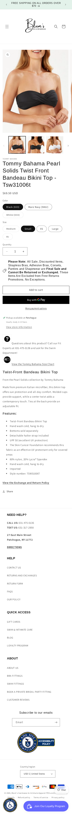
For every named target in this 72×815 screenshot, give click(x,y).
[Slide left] (4, 146)
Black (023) (12, 207)
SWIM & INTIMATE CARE (20, 629)
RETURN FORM (15, 583)
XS (41, 228)
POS (48, 793)
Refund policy (24, 797)
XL (9, 237)
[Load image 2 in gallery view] (36, 144)
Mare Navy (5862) (38, 207)
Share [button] (10, 491)
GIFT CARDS (13, 621)
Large (55, 228)
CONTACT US (14, 567)
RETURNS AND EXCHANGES (22, 575)
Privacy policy (58, 797)
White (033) (14, 215)
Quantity (7, 244)
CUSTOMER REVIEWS (18, 699)
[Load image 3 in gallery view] (54, 144)
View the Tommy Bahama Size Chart (33, 364)
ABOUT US (12, 667)
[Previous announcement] (6, 4)
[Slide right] (68, 146)
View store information (19, 327)
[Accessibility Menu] (10, 805)
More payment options (36, 308)
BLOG (10, 637)
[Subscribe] (56, 722)
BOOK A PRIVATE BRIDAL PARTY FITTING (29, 691)
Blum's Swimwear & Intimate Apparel (29, 793)
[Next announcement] (65, 4)
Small (28, 228)
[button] (7, 26)
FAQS (10, 591)
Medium (12, 229)
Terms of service (41, 797)
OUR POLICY (14, 599)
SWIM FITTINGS (15, 683)
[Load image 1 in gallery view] (17, 144)
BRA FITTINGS (14, 675)
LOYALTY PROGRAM (17, 645)
